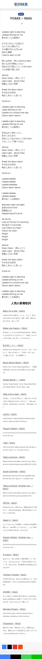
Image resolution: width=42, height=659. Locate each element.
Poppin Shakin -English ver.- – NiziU (18, 539)
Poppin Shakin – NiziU (14, 428)
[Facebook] (4, 647)
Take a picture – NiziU (14, 457)
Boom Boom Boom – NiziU (16, 362)
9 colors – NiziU (11, 554)
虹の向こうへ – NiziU (13, 345)
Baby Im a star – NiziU (14, 311)
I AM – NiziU (9, 443)
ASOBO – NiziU (10, 592)
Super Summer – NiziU (14, 471)
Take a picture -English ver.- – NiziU (18, 487)
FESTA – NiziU (10, 503)
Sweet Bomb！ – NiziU (14, 380)
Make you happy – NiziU (15, 328)
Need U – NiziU (10, 520)
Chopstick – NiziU (12, 623)
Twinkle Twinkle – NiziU (14, 575)
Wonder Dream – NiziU (14, 609)
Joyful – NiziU (10, 414)
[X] (9, 647)
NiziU (21, 14)
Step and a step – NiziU (14, 394)
